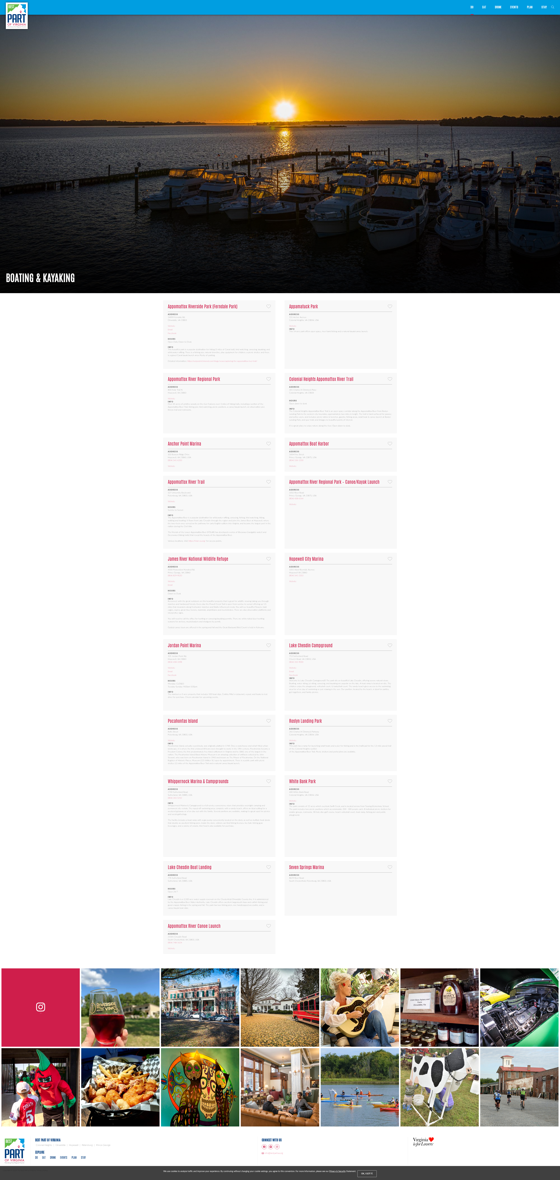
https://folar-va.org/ (197, 541)
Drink (498, 7)
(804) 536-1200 (296, 460)
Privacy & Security (337, 1171)
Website (171, 326)
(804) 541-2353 (296, 576)
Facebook (172, 333)
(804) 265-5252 (175, 798)
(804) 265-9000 (296, 662)
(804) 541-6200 (175, 460)
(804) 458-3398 (175, 662)
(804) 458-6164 (296, 499)
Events (514, 7)
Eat (484, 7)
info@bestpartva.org (274, 1153)
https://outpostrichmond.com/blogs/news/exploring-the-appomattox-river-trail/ (222, 361)
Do (472, 7)
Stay (544, 7)
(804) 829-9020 (175, 576)
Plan (530, 7)
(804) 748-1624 (175, 943)
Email (170, 330)
